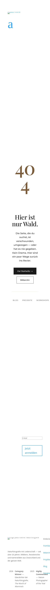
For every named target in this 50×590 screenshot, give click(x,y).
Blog (15, 300)
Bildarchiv (25, 280)
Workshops (42, 300)
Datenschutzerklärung (31, 467)
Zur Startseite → (25, 271)
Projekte (27, 300)
